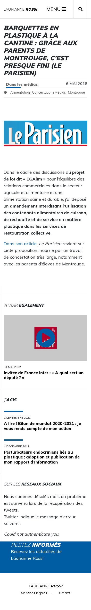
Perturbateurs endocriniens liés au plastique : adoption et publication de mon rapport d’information (42, 457)
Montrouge (76, 92)
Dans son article (20, 243)
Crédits (64, 593)
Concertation (42, 92)
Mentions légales (34, 593)
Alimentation (20, 92)
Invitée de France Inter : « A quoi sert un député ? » (43, 375)
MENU (54, 9)
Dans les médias (22, 84)
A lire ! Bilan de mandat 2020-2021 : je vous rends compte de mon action (42, 426)
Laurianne (20, 9)
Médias (60, 92)
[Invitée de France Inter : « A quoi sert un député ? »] (45, 338)
